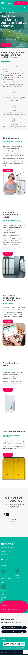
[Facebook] (2, 559)
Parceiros (3, 597)
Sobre (2, 592)
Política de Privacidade (4, 554)
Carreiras (3, 595)
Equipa (3, 594)
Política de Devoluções (5, 553)
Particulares (18, 578)
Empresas (17, 575)
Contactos (3, 590)
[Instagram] (4, 559)
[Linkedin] (7, 559)
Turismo (17, 577)
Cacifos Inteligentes (6, 578)
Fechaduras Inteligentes (4, 576)
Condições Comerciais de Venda (6, 551)
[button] (10, 8)
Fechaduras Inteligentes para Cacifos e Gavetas (14, 521)
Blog (2, 599)
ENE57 (14, 519)
